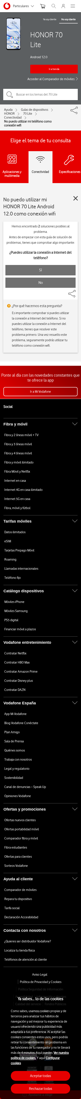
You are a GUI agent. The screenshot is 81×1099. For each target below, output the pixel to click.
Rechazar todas (40, 1088)
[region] (40, 1041)
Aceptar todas (40, 1076)
